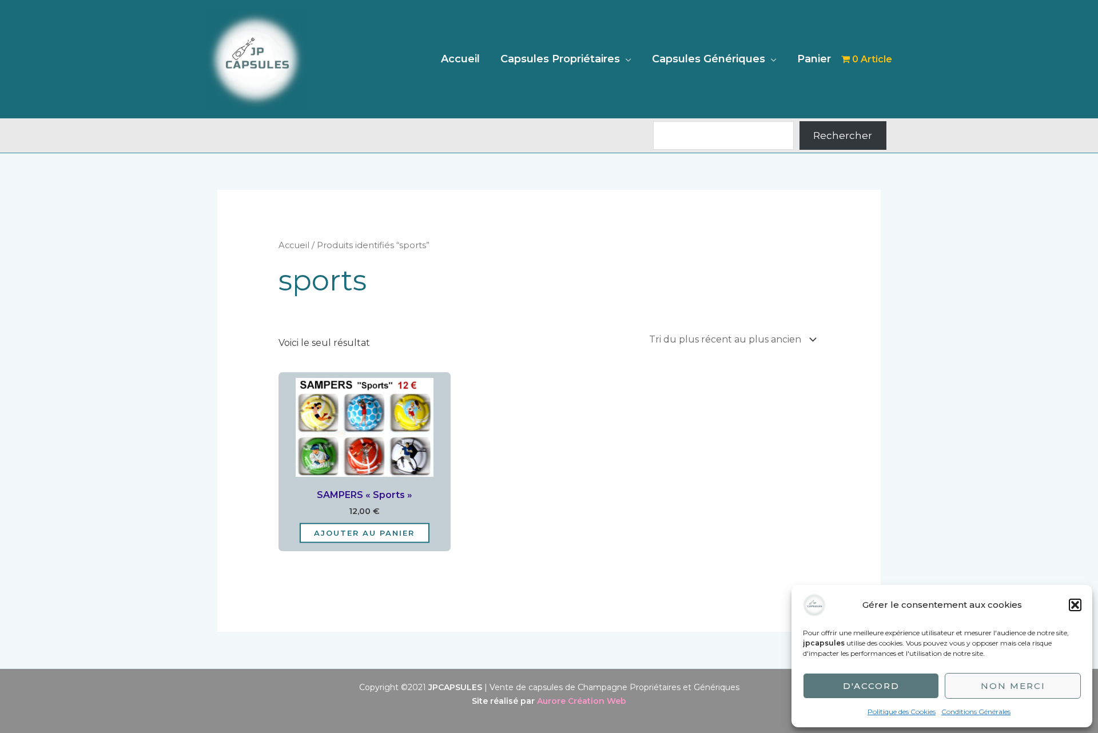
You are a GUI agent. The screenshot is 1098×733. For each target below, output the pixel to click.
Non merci (1013, 685)
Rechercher (842, 135)
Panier (814, 59)
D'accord (871, 685)
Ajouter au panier (364, 532)
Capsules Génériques (708, 59)
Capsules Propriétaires (560, 59)
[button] (1075, 605)
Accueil (460, 59)
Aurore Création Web (581, 701)
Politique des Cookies (902, 711)
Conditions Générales (976, 711)
